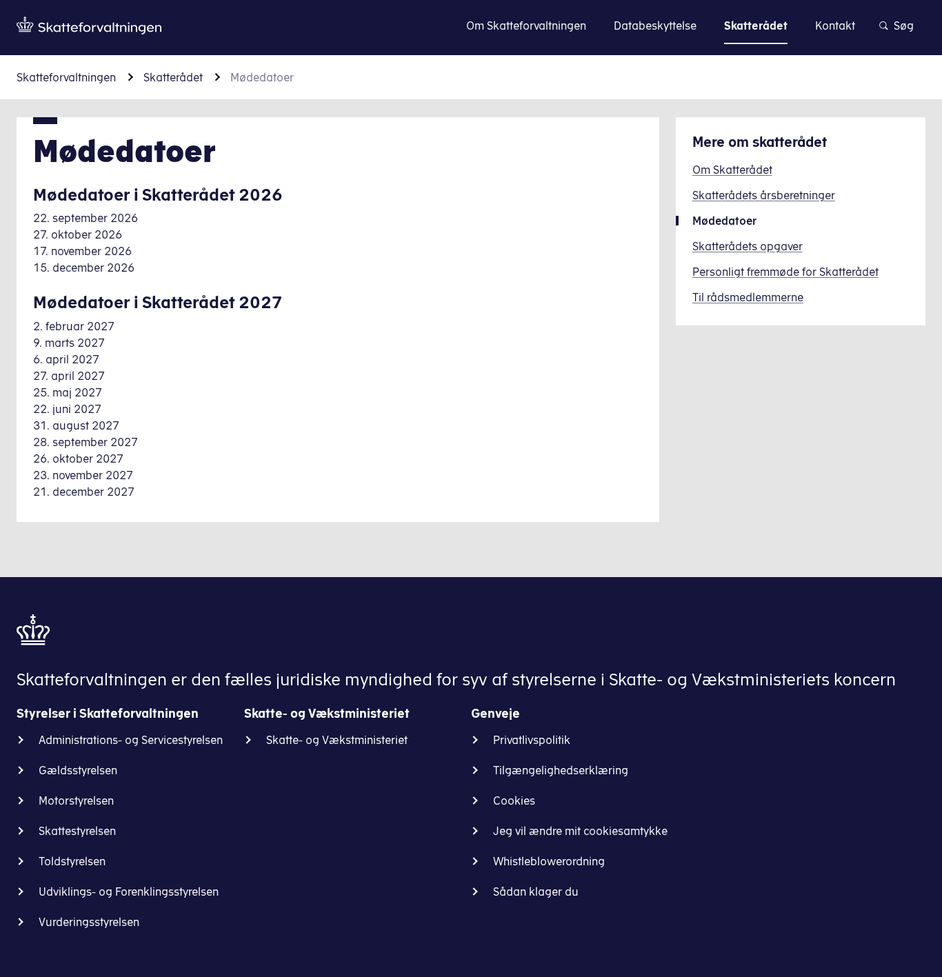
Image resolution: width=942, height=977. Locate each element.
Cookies (514, 800)
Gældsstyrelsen (78, 770)
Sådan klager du (536, 891)
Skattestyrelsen (77, 831)
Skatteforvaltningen (66, 77)
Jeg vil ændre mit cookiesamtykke (580, 831)
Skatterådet (173, 77)
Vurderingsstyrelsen (89, 922)
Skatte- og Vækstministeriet (337, 740)
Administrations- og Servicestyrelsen (131, 740)
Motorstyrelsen (76, 800)
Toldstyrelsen (72, 861)
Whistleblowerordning (549, 861)
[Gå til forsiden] (89, 25)
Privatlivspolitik (531, 740)
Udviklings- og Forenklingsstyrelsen (129, 891)
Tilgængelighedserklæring (560, 770)
